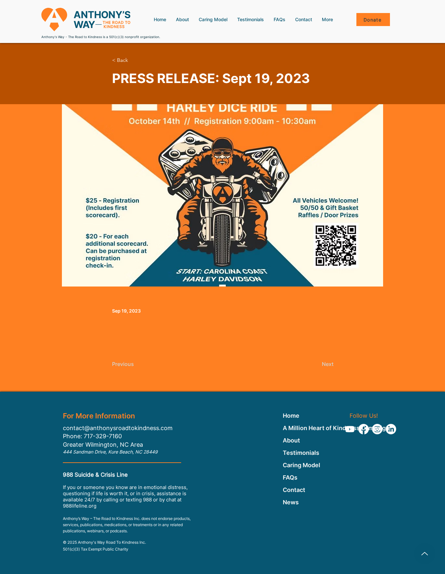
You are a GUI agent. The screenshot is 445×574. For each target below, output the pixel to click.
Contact (294, 489)
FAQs (290, 477)
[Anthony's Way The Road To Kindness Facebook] (363, 429)
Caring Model (301, 465)
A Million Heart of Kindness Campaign (302, 428)
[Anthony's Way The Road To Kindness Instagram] (377, 429)
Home (291, 415)
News (291, 502)
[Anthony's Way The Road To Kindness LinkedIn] (391, 429)
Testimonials (301, 452)
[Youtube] (350, 429)
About (291, 440)
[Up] (424, 553)
